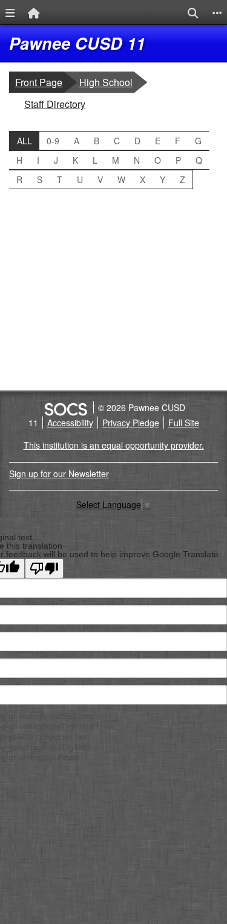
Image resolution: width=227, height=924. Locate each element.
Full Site (183, 423)
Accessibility (70, 423)
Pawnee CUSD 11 (77, 43)
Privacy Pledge (130, 423)
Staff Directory (54, 103)
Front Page (38, 82)
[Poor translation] (44, 568)
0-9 (53, 141)
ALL (24, 141)
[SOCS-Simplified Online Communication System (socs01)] (65, 407)
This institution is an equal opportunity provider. (114, 445)
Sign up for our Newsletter (59, 473)
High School (106, 82)
